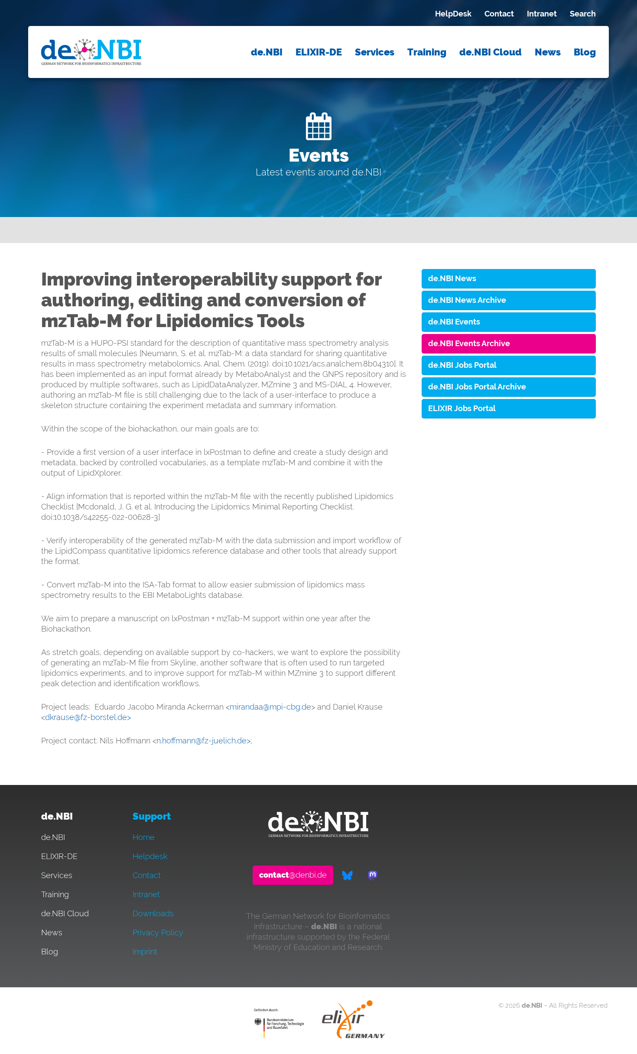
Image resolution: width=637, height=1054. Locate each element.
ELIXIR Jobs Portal (462, 408)
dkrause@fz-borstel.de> (88, 717)
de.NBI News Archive (467, 300)
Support (152, 816)
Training (426, 52)
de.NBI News (452, 278)
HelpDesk (453, 13)
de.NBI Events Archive (469, 343)
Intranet (542, 13)
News (548, 52)
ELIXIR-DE (319, 52)
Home (144, 837)
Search (583, 13)
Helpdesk (150, 856)
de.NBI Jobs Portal (462, 365)
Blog (585, 52)
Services (374, 52)
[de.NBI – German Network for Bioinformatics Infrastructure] (318, 834)
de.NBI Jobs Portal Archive (477, 386)
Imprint (145, 951)
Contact (499, 13)
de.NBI (267, 52)
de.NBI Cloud (490, 52)
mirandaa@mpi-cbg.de (270, 706)
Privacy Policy (158, 932)
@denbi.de (293, 874)
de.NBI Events (454, 321)
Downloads (153, 913)
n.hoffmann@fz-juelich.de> (203, 740)
